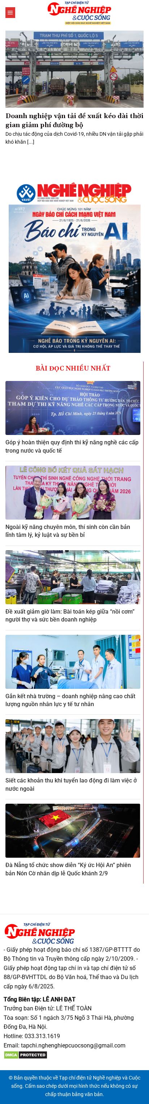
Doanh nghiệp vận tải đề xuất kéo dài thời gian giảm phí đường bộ (74, 120)
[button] (10, 13)
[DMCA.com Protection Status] (25, 1054)
